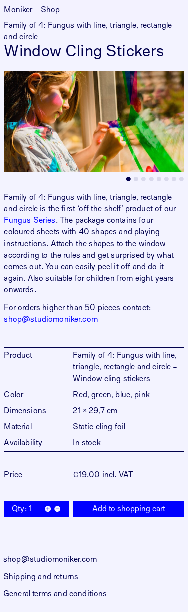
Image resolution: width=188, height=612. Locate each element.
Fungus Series (29, 220)
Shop (50, 9)
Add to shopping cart (128, 508)
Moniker (18, 9)
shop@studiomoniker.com (51, 319)
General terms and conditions (55, 593)
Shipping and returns (40, 576)
